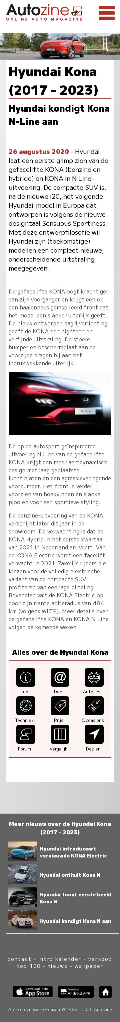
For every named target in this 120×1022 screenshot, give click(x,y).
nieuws (58, 965)
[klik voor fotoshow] (60, 433)
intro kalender (60, 958)
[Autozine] (60, 11)
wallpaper (89, 965)
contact (19, 958)
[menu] (107, 13)
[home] (103, 995)
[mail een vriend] (60, 684)
